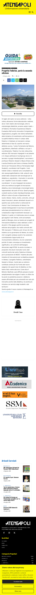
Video (5, 506)
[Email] (21, 80)
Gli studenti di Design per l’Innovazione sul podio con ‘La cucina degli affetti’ (11, 498)
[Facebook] (9, 80)
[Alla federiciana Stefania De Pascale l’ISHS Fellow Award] (26, 468)
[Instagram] (9, 533)
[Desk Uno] (18, 304)
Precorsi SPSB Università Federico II (10, 508)
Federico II (14, 68)
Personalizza (18, 586)
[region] (18, 580)
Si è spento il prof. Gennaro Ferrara (11, 478)
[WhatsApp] (17, 80)
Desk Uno (18, 312)
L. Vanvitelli (7, 485)
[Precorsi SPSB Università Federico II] (26, 508)
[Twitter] (13, 80)
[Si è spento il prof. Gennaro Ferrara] (26, 478)
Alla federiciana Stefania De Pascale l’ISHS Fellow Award (11, 468)
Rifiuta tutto (18, 591)
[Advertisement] (18, 34)
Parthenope (7, 475)
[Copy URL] (25, 80)
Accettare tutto (18, 581)
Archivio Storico (6, 68)
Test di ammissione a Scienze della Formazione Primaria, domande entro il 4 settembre (11, 488)
